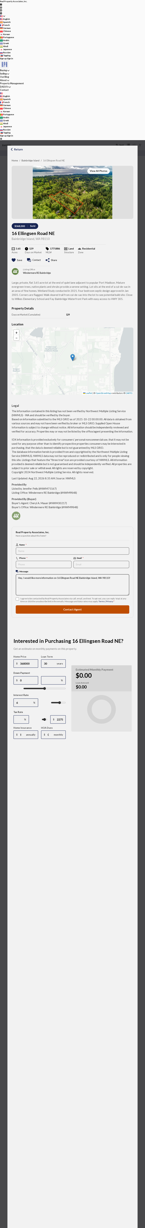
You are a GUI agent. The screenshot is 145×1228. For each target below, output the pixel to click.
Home (15, 160)
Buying (3, 70)
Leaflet (88, 393)
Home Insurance (22, 727)
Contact (4, 90)
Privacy (109, 601)
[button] (72, 357)
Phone (23, 558)
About (3, 80)
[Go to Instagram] (1, 7)
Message (23, 571)
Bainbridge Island (30, 160)
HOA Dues (47, 727)
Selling (3, 73)
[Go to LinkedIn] (1, 13)
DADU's (4, 86)
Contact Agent (72, 609)
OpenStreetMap (103, 393)
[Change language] (2, 16)
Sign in (10, 58)
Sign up (3, 58)
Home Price (19, 656)
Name (23, 544)
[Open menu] (1, 138)
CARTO (129, 393)
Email (80, 558)
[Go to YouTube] (1, 10)
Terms (101, 601)
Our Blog (4, 77)
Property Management (12, 83)
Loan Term (47, 656)
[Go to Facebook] (1, 4)
